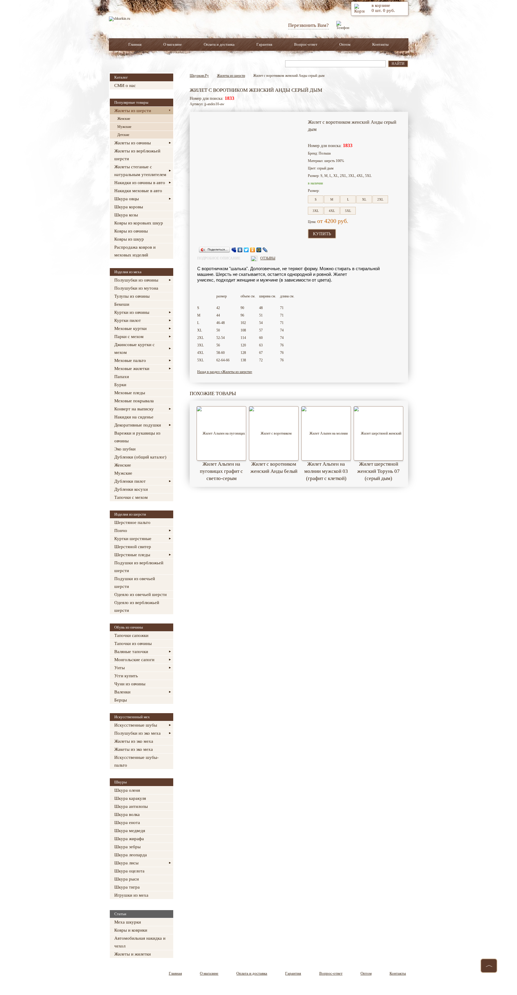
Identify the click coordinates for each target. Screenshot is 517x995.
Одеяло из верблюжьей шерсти (136, 606)
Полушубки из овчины (136, 280)
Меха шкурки (127, 922)
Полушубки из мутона (136, 288)
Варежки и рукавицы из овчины (137, 437)
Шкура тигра (127, 887)
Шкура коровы (128, 206)
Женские (123, 119)
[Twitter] (246, 250)
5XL (348, 211)
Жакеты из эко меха (133, 749)
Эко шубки (125, 449)
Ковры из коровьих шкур (138, 223)
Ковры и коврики (130, 930)
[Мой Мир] (259, 250)
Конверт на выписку (134, 408)
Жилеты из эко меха (133, 741)
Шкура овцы (126, 198)
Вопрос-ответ (305, 44)
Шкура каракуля (130, 798)
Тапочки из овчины (133, 643)
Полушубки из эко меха (137, 733)
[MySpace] (234, 250)
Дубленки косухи (131, 489)
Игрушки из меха (131, 895)
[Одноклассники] (253, 250)
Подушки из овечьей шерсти (134, 582)
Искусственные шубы (135, 725)
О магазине (172, 44)
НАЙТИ (398, 64)
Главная (135, 44)
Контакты (380, 44)
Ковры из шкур (129, 239)
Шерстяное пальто (132, 522)
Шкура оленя (127, 790)
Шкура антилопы (131, 806)
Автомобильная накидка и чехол (139, 942)
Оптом (344, 44)
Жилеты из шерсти (132, 110)
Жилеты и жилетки (132, 954)
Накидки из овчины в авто (139, 182)
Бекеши (121, 304)
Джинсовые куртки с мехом (134, 348)
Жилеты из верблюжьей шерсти (137, 155)
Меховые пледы (129, 392)
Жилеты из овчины (132, 142)
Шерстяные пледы (132, 554)
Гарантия (264, 44)
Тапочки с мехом (131, 497)
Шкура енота (127, 822)
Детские (123, 135)
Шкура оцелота (129, 871)
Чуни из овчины (129, 683)
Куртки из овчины (131, 312)
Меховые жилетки (131, 368)
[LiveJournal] (265, 250)
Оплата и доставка (219, 44)
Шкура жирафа (129, 838)
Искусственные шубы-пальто (136, 761)
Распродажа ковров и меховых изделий (135, 251)
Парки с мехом (129, 336)
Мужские (124, 127)
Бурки (120, 384)
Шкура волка (127, 814)
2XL (380, 199)
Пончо (120, 530)
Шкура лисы (126, 863)
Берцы (120, 700)
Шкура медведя (129, 830)
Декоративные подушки (137, 425)
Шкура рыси (126, 879)
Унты (119, 667)
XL (364, 199)
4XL (332, 211)
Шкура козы (126, 215)
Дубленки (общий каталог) (140, 457)
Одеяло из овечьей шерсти (140, 594)
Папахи (121, 376)
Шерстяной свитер (132, 546)
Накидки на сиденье (133, 417)
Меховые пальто (130, 360)
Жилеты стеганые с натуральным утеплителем (140, 170)
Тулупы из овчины (132, 296)
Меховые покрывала (134, 400)
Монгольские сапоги (134, 659)
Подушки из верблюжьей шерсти (138, 566)
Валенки (122, 692)
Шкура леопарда (130, 854)
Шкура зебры (127, 846)
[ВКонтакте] (240, 250)
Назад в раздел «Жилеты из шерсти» (224, 372)
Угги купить (126, 675)
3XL (316, 211)
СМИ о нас (125, 85)
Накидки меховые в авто (138, 190)
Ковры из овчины (131, 231)
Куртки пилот (127, 320)
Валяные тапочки (131, 651)
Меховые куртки (130, 328)
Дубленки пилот (130, 481)
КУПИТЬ (322, 233)
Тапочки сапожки (131, 635)
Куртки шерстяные (132, 538)
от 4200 (326, 221)
